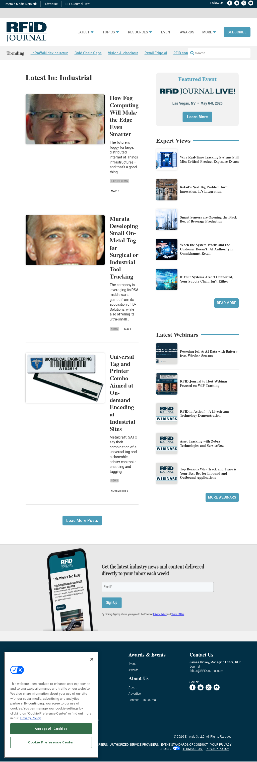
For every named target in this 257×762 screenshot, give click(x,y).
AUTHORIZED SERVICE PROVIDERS (134, 744)
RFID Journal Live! (78, 4)
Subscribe (237, 32)
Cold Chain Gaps (88, 53)
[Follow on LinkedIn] (236, 3)
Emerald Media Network (20, 4)
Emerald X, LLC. (195, 736)
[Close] (91, 659)
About (132, 687)
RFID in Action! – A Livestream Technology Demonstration (204, 413)
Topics (109, 32)
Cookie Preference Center (51, 742)
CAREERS (101, 744)
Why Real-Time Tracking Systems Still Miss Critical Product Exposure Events (209, 159)
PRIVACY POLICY (217, 749)
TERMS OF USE (193, 749)
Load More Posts (82, 520)
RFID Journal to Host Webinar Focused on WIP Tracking (203, 383)
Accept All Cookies (51, 729)
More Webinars (222, 497)
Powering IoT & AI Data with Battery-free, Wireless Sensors (209, 353)
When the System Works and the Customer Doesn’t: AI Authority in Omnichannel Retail (206, 249)
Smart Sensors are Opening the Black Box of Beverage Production (208, 219)
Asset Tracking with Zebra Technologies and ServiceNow (202, 443)
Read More (226, 303)
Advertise (51, 4)
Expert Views (119, 181)
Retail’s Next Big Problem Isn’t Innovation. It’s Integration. (204, 189)
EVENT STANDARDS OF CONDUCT (184, 744)
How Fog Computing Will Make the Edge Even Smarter (124, 115)
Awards (187, 32)
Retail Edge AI (156, 53)
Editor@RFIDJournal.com (206, 671)
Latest (84, 32)
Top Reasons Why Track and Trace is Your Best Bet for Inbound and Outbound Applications (208, 473)
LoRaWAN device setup (49, 53)
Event (166, 32)
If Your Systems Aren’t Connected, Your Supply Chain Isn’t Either (206, 279)
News (114, 329)
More (207, 32)
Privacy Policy (30, 718)
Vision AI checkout (123, 53)
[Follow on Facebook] (229, 3)
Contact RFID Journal (142, 700)
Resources (138, 32)
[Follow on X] (243, 3)
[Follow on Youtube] (250, 3)
